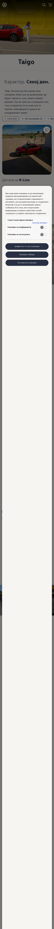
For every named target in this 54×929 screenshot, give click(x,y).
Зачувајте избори (27, 254)
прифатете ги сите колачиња (27, 246)
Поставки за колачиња (27, 263)
